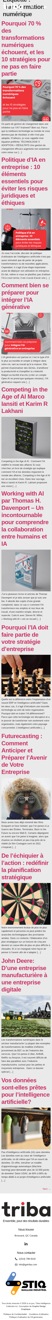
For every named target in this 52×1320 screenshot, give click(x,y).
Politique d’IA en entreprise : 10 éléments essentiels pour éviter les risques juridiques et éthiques (24, 181)
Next (47, 1189)
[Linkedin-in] (45, 7)
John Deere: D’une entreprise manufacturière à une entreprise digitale (24, 975)
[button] (32, 7)
